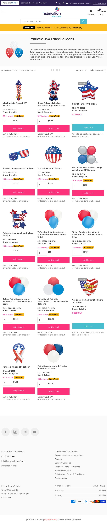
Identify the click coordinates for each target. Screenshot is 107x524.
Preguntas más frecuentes (67, 466)
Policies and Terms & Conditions (70, 474)
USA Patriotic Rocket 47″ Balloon (15, 104)
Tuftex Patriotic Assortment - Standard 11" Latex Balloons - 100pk (51, 234)
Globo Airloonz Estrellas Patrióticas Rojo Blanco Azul (51, 104)
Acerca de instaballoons (66, 451)
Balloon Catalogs (63, 462)
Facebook (5, 432)
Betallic (13, 112)
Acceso (58, 459)
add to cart (18, 128)
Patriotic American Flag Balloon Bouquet (18, 234)
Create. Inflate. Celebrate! (62, 519)
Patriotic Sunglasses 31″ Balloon (18, 168)
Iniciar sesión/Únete (10, 486)
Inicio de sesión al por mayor (15, 493)
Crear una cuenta (9, 490)
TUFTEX (47, 243)
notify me (88, 127)
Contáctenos (61, 478)
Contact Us (6, 497)
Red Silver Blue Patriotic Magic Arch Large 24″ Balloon (87, 168)
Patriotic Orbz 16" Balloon (49, 168)
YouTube (35, 432)
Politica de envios (63, 470)
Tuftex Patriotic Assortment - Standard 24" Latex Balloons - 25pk (87, 234)
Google (60, 3)
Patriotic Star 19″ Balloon (84, 103)
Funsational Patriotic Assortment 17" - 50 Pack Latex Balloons (52, 301)
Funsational (49, 310)
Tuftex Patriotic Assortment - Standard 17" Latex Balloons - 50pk (17, 301)
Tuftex (47, 375)
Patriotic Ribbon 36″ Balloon (16, 367)
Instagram (25, 432)
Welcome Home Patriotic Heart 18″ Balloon (87, 301)
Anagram (48, 112)
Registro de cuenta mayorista (69, 455)
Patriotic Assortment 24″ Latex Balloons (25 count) (52, 367)
